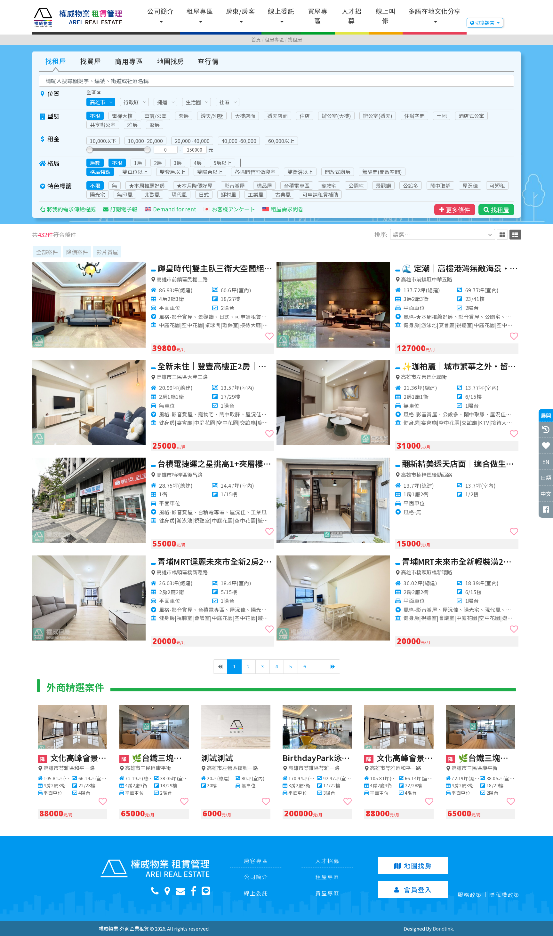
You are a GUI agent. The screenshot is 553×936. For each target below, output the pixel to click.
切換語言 (484, 22)
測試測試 (217, 757)
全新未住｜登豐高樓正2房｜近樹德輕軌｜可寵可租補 (215, 366)
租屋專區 (200, 11)
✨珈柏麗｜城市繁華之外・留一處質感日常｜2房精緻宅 (460, 366)
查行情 (208, 61)
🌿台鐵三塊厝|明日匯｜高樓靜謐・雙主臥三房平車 (155, 757)
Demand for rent (174, 209)
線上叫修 (386, 15)
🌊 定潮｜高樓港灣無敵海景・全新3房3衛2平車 (460, 268)
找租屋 (295, 39)
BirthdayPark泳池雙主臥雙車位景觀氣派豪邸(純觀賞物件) (317, 757)
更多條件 (458, 209)
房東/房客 (240, 11)
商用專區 (129, 61)
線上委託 (281, 11)
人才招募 (352, 15)
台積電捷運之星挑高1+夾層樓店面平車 (215, 463)
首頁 (256, 39)
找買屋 (90, 61)
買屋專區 (318, 15)
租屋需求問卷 (287, 209)
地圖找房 (170, 61)
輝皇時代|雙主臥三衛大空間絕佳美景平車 (215, 268)
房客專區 (256, 861)
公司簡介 (160, 11)
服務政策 (470, 895)
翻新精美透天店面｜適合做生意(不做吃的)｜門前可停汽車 (460, 463)
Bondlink (443, 928)
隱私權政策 (504, 895)
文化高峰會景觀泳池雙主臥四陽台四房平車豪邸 (74, 757)
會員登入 (418, 889)
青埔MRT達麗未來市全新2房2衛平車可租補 (215, 561)
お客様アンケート (233, 209)
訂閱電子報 (123, 209)
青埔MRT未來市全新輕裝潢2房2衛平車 (460, 561)
